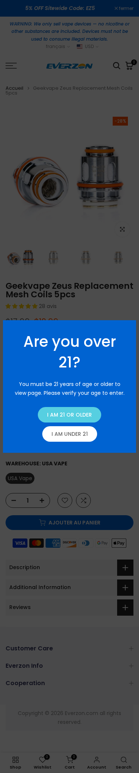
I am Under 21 (70, 434)
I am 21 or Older (69, 414)
